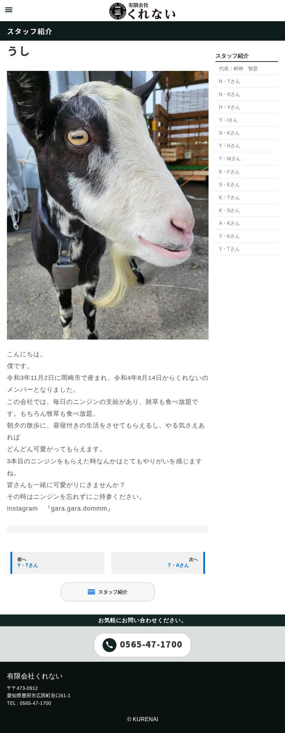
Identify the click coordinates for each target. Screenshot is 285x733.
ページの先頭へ (270, 718)
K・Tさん (229, 197)
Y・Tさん (229, 249)
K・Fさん (229, 171)
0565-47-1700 (151, 643)
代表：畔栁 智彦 (238, 68)
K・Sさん (229, 210)
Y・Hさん (229, 145)
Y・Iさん (228, 120)
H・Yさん (229, 107)
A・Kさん (229, 223)
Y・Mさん (230, 158)
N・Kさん (229, 94)
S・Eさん (229, 184)
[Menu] (8, 10)
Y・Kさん (229, 236)
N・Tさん (229, 81)
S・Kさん (229, 133)
